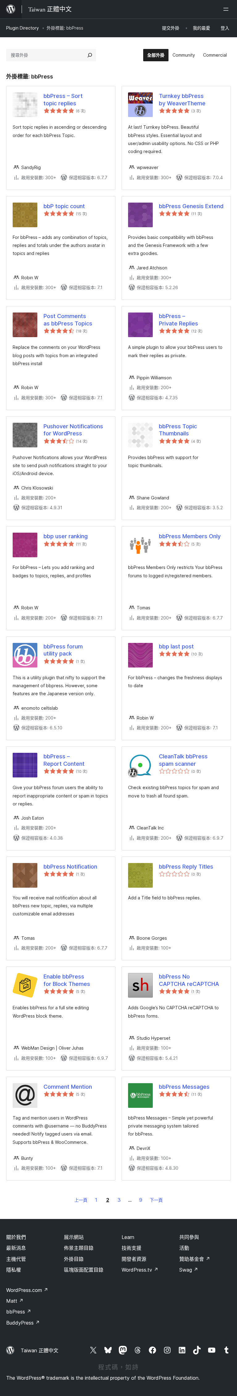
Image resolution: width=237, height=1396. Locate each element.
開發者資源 (134, 1259)
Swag (188, 1270)
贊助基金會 (194, 1259)
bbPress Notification (70, 866)
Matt (14, 1301)
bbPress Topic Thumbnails (178, 430)
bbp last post (176, 646)
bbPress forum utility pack (63, 650)
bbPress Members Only (190, 536)
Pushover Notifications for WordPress (73, 430)
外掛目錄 (74, 1259)
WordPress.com (27, 1290)
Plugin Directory (22, 27)
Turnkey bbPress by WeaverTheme (182, 99)
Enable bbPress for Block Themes (67, 980)
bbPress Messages (184, 1086)
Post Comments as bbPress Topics (68, 319)
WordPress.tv (140, 1270)
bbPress (18, 1312)
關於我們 (16, 1237)
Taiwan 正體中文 (39, 1350)
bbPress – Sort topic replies (63, 99)
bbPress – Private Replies (178, 319)
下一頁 (156, 1200)
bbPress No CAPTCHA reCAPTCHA (189, 980)
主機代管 (16, 1259)
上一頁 (80, 1200)
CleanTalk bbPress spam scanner (183, 760)
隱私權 (13, 1270)
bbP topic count (64, 206)
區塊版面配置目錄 (83, 1270)
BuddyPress (23, 1323)
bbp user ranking (66, 536)
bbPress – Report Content (64, 760)
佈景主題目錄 (79, 1248)
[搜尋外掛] (90, 55)
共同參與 (189, 1237)
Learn (128, 1237)
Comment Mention (68, 1086)
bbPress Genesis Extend (191, 206)
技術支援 (131, 1248)
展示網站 (74, 1237)
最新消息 (16, 1248)
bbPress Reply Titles (186, 866)
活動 (184, 1248)
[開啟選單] (227, 9)
